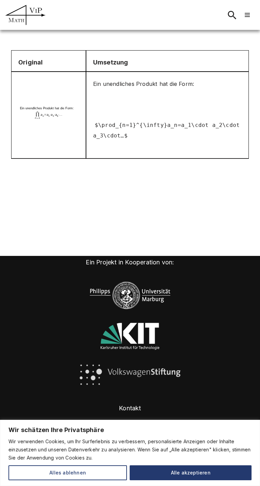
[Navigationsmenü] (247, 15)
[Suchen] (232, 15)
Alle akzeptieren (191, 472)
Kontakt (130, 408)
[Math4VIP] (25, 15)
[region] (130, 453)
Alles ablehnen (67, 472)
